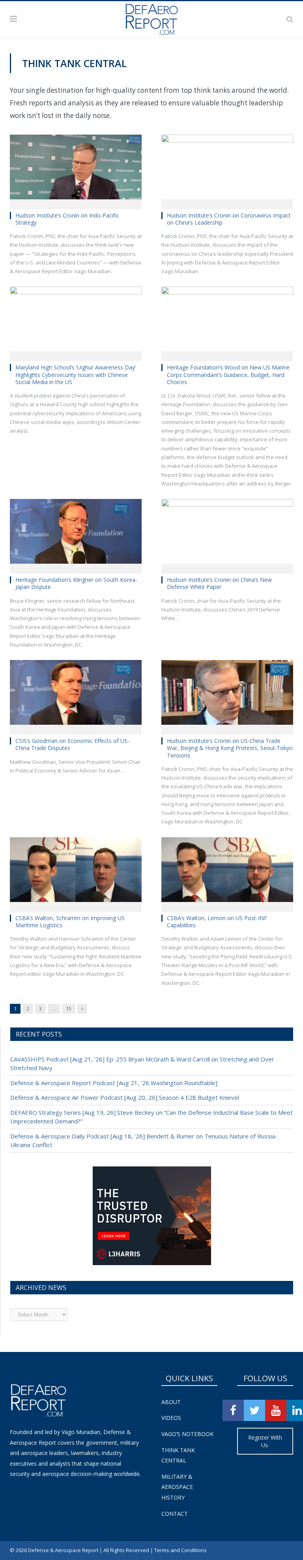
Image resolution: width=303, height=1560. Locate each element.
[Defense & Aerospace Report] (151, 17)
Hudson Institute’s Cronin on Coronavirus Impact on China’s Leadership (229, 219)
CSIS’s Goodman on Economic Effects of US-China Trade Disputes (72, 744)
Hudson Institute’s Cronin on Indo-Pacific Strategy (67, 219)
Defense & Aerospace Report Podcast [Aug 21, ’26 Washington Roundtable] (113, 1083)
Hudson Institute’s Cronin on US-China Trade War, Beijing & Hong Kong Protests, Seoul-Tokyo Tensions (230, 748)
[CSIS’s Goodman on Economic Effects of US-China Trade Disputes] (76, 694)
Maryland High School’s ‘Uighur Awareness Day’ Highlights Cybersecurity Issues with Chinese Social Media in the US (75, 374)
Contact (174, 1513)
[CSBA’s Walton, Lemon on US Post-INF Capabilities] (227, 872)
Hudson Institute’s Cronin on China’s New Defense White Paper (219, 583)
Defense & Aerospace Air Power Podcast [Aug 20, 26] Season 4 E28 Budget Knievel (124, 1097)
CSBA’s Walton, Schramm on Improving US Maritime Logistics (70, 921)
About (171, 1402)
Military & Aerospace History (177, 1487)
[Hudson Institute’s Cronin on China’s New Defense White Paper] (227, 533)
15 (68, 1008)
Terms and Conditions (180, 1550)
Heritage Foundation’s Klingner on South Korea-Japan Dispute (76, 583)
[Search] (289, 19)
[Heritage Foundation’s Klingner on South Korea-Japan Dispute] (76, 533)
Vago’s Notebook (187, 1434)
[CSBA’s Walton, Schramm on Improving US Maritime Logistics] (76, 872)
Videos (171, 1417)
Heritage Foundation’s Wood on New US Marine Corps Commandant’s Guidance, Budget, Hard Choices (228, 374)
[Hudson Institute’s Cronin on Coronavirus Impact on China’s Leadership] (227, 169)
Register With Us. (265, 1441)
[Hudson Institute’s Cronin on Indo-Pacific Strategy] (76, 169)
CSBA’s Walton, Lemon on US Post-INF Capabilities (217, 921)
